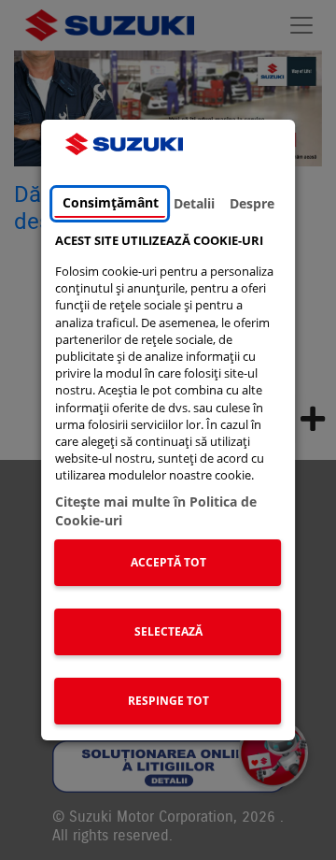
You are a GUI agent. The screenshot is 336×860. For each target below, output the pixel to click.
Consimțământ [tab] (111, 202)
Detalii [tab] (194, 203)
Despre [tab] (252, 203)
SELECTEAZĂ (168, 631)
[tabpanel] (168, 483)
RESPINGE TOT (168, 701)
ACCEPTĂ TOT (168, 562)
